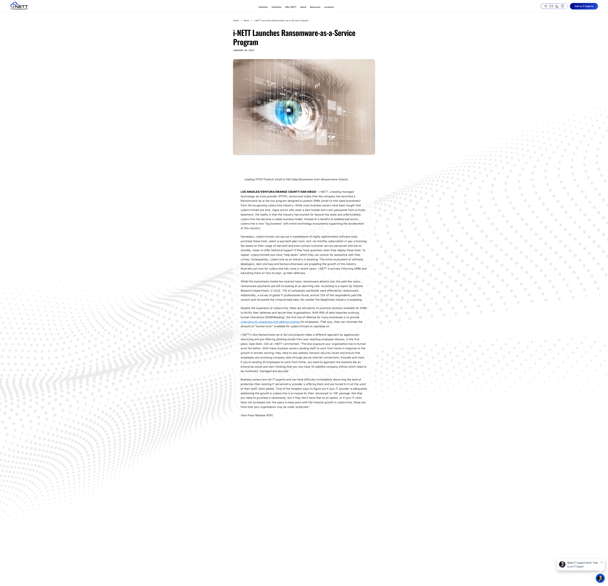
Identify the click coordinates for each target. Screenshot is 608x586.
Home (236, 20)
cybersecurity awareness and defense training (270, 321)
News (246, 20)
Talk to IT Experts (583, 6)
